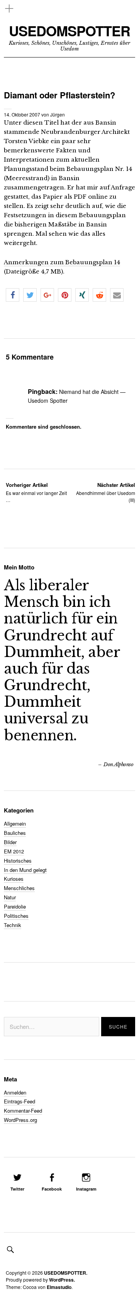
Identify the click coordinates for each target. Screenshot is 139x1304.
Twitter (17, 1189)
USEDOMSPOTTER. (65, 1272)
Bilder (10, 842)
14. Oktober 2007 (22, 114)
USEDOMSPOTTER (69, 31)
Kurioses (14, 878)
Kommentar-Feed (23, 1110)
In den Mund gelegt (25, 869)
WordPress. (62, 1279)
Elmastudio (59, 1287)
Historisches (18, 860)
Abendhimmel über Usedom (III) (105, 492)
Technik (12, 925)
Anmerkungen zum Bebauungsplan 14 (62, 262)
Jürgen (57, 114)
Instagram (86, 1189)
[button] (12, 295)
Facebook (52, 1189)
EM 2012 (14, 851)
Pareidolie (15, 906)
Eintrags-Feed (19, 1101)
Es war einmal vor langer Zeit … (36, 492)
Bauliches (15, 832)
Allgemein (15, 823)
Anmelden (15, 1092)
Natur (10, 897)
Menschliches (19, 888)
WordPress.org (20, 1119)
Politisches (16, 915)
